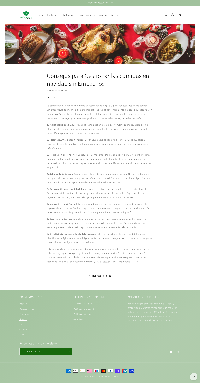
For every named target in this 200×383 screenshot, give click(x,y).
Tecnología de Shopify (111, 376)
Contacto (23, 329)
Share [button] (53, 97)
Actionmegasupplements (95, 376)
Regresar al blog (101, 275)
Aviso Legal (78, 319)
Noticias (23, 319)
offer (21, 334)
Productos (24, 314)
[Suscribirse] (69, 351)
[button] (53, 15)
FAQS (21, 324)
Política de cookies (82, 314)
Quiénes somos (26, 308)
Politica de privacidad (83, 308)
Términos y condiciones (84, 303)
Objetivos (23, 303)
